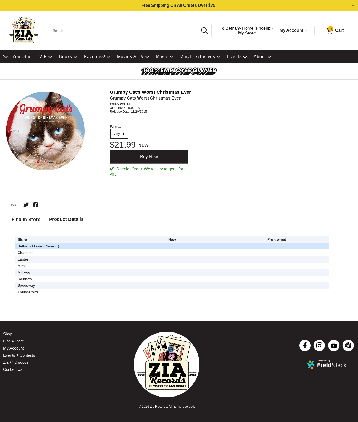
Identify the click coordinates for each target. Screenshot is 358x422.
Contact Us (13, 369)
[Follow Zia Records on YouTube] (334, 345)
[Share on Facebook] (35, 204)
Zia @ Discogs (16, 362)
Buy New (149, 156)
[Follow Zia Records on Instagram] (319, 345)
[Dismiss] (353, 5)
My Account (291, 30)
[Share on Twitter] (26, 204)
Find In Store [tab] (26, 219)
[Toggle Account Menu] (307, 31)
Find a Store (13, 341)
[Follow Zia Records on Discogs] (348, 345)
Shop (7, 334)
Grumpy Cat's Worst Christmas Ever (150, 92)
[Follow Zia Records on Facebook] (305, 345)
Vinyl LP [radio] (119, 134)
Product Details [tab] (66, 219)
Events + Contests (19, 355)
